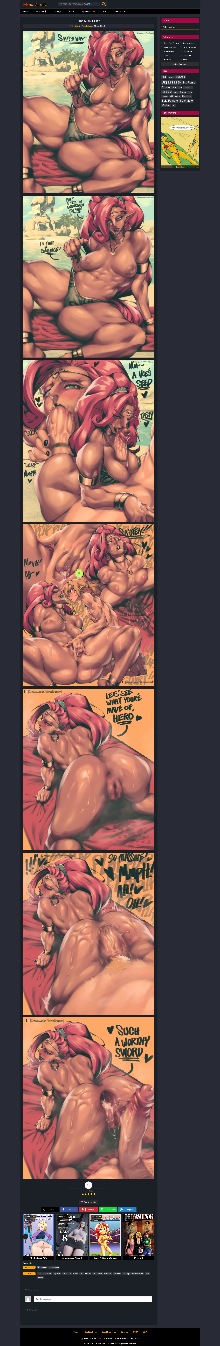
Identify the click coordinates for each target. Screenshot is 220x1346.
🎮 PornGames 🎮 (180, 64)
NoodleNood (87, 26)
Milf (171, 96)
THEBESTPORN (90, 1338)
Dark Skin (188, 87)
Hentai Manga (189, 43)
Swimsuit (117, 1274)
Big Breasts (47, 1274)
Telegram (43, 1267)
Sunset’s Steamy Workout (38, 1258)
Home (26, 11)
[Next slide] (151, 1236)
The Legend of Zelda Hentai (133, 1274)
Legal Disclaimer (109, 1332)
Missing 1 (72, 1258)
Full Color (167, 60)
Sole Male (108, 1274)
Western (166, 105)
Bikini (65, 1274)
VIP (104, 11)
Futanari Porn (169, 51)
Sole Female (97, 1274)
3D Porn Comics (189, 47)
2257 (145, 1332)
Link (81, 1274)
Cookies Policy (91, 1332)
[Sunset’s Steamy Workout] (38, 1256)
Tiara (147, 1274)
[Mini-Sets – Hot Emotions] (138, 1256)
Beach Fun (180, 167)
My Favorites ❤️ (88, 11)
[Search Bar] (104, 4)
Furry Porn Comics (171, 43)
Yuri (173, 105)
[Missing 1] (72, 1256)
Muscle (88, 1274)
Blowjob (166, 87)
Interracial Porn (170, 47)
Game (75, 1274)
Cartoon (177, 87)
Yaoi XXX (168, 55)
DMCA (135, 1332)
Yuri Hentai (187, 51)
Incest (185, 60)
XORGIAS (135, 1338)
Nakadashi (186, 96)
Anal (39, 1274)
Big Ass (180, 76)
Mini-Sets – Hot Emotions (138, 1258)
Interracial (165, 96)
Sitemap (124, 1332)
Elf (70, 1274)
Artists (71, 11)
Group (183, 92)
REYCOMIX (121, 1338)
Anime (171, 77)
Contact (76, 1332)
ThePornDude (119, 11)
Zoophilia (187, 55)
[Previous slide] (25, 1236)
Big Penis (57, 1274)
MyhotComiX (75, 26)
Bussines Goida (105, 1258)
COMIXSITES (107, 1338)
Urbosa (40, 1278)
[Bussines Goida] (105, 1256)
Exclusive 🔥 (41, 11)
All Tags (57, 11)
